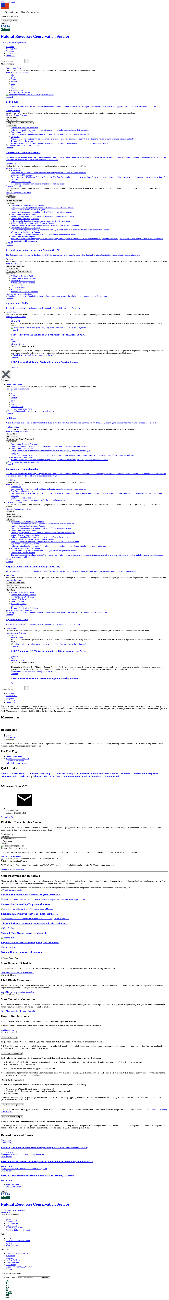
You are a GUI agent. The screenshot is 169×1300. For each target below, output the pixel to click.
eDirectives (10, 1256)
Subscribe (10, 47)
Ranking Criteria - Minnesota (12, 869)
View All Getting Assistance (17, 115)
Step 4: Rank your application (12, 1105)
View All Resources (14, 263)
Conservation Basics (14, 68)
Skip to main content (9, 2)
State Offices (11, 164)
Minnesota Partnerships (39, 773)
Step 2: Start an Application (12, 1053)
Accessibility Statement (15, 1228)
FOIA (8, 1219)
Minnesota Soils (112, 776)
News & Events (12, 312)
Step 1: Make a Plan (9, 1037)
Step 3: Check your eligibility (12, 1080)
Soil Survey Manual (18, 287)
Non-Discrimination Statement (18, 1230)
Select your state (7, 834)
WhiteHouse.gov (12, 1245)
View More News (13, 1184)
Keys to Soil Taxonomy (20, 285)
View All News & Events (16, 317)
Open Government (13, 1262)
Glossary (9, 1258)
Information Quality (13, 1221)
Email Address (11, 1278)
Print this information (9, 1030)
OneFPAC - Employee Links (17, 1253)
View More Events (13, 1187)
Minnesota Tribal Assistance (16, 776)
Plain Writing (11, 1265)
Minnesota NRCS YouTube (46, 776)
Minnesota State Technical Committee (82, 776)
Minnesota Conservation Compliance (139, 773)
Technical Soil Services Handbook (24, 292)
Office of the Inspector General (18, 1241)
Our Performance (12, 1223)
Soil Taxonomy (17, 289)
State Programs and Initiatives (17, 759)
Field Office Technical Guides (22, 276)
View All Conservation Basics (17, 72)
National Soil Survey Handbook (23, 283)
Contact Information (14, 756)
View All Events (17, 344)
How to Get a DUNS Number (23, 281)
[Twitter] (2, 724)
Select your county (8, 839)
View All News (17, 321)
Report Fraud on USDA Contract (19, 1267)
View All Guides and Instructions (19, 294)
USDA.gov (10, 53)
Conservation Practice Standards (23, 278)
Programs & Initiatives (14, 186)
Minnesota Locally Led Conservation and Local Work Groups (86, 773)
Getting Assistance (13, 111)
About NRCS (11, 49)
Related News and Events (16, 763)
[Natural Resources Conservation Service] (84, 28)
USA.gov (9, 1243)
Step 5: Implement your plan (12, 1117)
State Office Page (8, 817)
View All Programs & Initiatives (18, 193)
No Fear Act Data (13, 1260)
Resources (10, 259)
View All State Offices (15, 168)
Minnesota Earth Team (12, 773)
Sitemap (9, 1269)
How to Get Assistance (15, 761)
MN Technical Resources (11, 856)
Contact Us (10, 55)
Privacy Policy (11, 1225)
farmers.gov (10, 51)
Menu (4, 23)
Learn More (17, 973)
